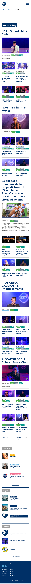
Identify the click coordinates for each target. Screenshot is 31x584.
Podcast (4, 575)
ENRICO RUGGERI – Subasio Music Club (8, 429)
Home (5, 9)
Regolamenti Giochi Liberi (8, 579)
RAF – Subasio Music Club (21, 174)
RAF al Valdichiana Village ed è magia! (6, 252)
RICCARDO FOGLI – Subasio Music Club (14, 361)
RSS (22, 580)
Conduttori (4, 573)
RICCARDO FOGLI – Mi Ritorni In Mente (8, 275)
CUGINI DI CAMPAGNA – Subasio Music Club (7, 79)
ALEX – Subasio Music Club (21, 101)
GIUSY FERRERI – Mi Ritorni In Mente (22, 429)
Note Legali (16, 579)
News (11, 573)
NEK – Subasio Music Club (7, 101)
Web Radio (12, 575)
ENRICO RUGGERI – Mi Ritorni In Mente (22, 331)
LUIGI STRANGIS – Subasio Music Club (8, 153)
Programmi (4, 571)
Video (11, 569)
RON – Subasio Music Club (21, 152)
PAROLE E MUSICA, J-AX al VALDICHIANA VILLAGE (22, 252)
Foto (11, 571)
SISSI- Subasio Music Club (7, 352)
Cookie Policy (17, 580)
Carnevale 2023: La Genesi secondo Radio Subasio (22, 79)
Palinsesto (4, 569)
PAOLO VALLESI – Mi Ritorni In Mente (8, 406)
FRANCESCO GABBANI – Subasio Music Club (21, 407)
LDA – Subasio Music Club (21, 352)
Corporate (22, 579)
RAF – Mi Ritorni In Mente (7, 174)
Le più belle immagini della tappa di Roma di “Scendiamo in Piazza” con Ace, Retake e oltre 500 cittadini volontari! (14, 190)
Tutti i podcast (15, 556)
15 (13, 439)
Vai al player (15, 485)
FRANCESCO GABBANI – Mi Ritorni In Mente (12, 285)
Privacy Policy (10, 580)
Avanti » (17, 439)
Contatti (26, 579)
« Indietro (5, 437)
